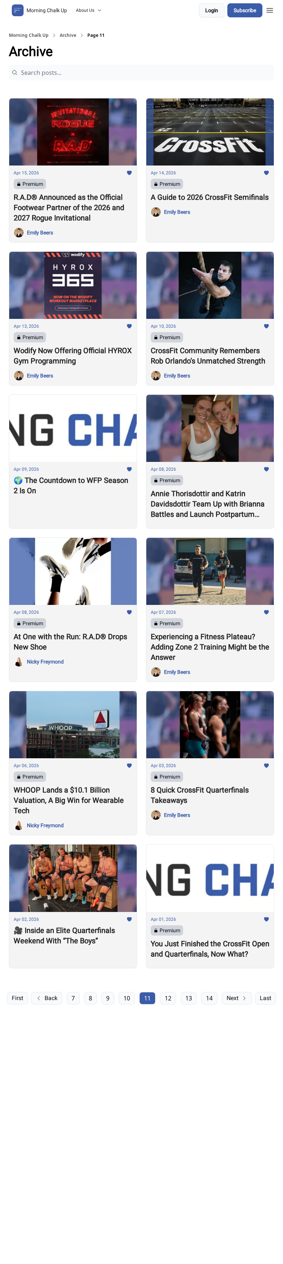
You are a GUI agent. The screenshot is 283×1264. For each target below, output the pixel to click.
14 (209, 998)
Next (232, 998)
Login (211, 10)
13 (188, 998)
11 (147, 998)
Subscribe (245, 10)
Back (51, 998)
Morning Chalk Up (29, 35)
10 (126, 998)
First (17, 998)
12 (168, 998)
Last (265, 998)
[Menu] (269, 9)
